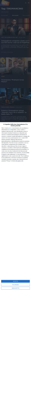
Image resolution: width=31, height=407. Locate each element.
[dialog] (15, 264)
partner (10, 128)
